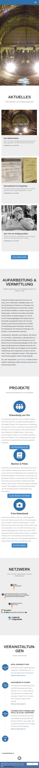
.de (7, 2)
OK (32, 764)
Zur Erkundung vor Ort (19, 447)
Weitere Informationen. (9, 766)
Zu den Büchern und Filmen (19, 496)
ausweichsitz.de (22, 359)
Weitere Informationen (18, 675)
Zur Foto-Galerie (19, 545)
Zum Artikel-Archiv (19, 257)
